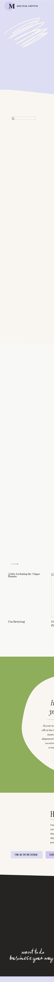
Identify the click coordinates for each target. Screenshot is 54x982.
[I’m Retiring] (26, 595)
